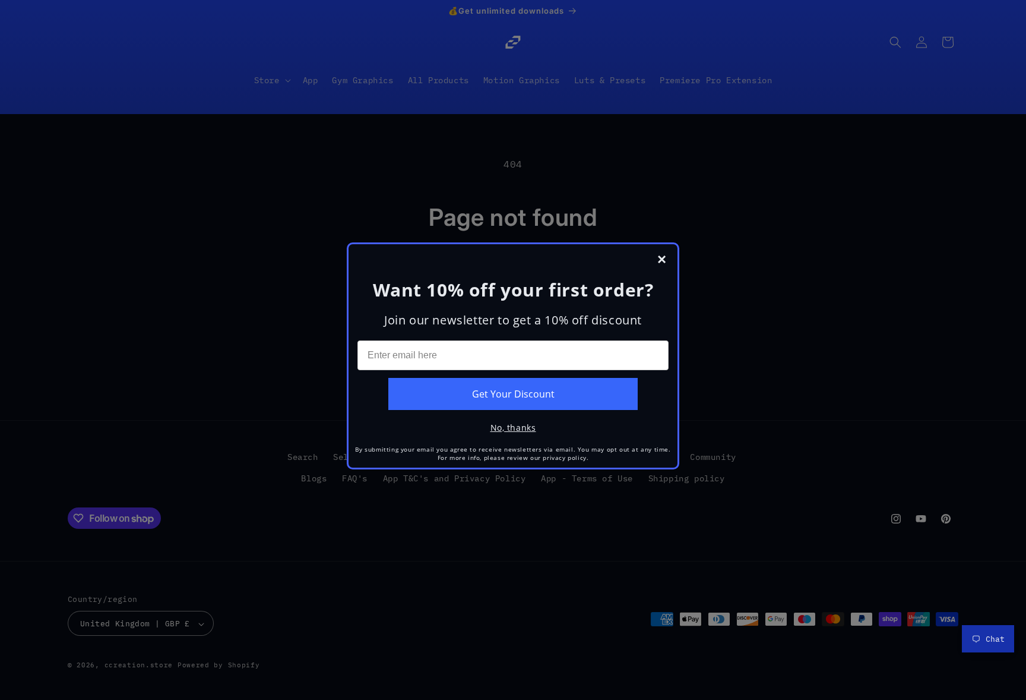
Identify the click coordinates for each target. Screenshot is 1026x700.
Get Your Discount (513, 394)
